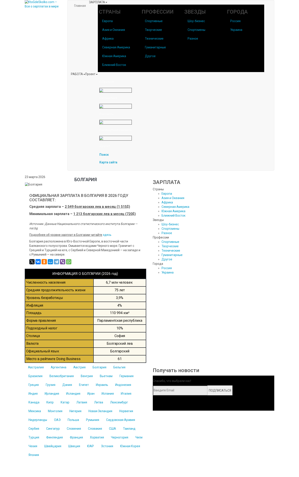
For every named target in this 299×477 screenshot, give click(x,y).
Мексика (34, 411)
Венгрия (87, 376)
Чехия (32, 446)
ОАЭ (57, 420)
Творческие (153, 30)
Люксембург (119, 402)
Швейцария (52, 446)
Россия (235, 21)
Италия (126, 393)
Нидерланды (37, 420)
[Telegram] (56, 261)
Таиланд (129, 428)
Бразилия (35, 376)
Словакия (95, 428)
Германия (127, 376)
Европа (107, 21)
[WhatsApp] (68, 261)
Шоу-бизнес (196, 21)
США (112, 428)
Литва (98, 402)
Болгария (99, 367)
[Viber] (62, 261)
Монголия (55, 411)
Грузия (50, 385)
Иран (91, 393)
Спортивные (154, 21)
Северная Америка (116, 47)
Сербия (33, 428)
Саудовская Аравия (120, 420)
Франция (76, 437)
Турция (33, 437)
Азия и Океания (113, 30)
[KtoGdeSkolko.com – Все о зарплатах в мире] (43, 4)
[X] (32, 261)
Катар (65, 402)
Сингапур (53, 428)
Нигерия (75, 411)
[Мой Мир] (50, 261)
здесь (107, 235)
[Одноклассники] (44, 261)
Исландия (73, 393)
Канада (33, 402)
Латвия (81, 402)
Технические (154, 38)
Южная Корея (130, 446)
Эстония (107, 446)
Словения (74, 428)
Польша (73, 420)
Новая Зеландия (100, 411)
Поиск (104, 154)
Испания (108, 393)
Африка (108, 38)
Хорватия (97, 437)
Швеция (74, 446)
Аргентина (58, 367)
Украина (236, 30)
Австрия (79, 367)
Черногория (119, 437)
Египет (84, 385)
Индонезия (123, 385)
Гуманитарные (155, 47)
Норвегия (126, 411)
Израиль (102, 385)
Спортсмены (196, 30)
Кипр (50, 402)
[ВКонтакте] (38, 261)
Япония (33, 455)
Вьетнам (106, 376)
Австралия (36, 367)
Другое (150, 56)
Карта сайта (108, 162)
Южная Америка (114, 56)
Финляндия (54, 437)
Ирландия (52, 393)
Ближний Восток (114, 65)
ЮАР (90, 446)
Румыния (92, 420)
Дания (67, 385)
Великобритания (61, 376)
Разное (193, 38)
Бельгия (119, 367)
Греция (33, 385)
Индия (33, 393)
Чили (138, 437)
